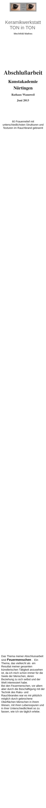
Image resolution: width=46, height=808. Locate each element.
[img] (23, 7)
